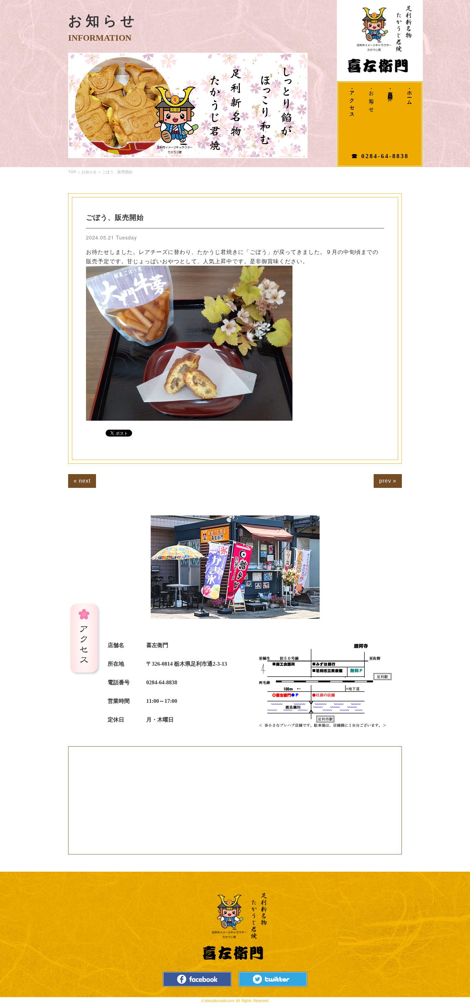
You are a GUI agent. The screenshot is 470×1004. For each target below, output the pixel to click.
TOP (72, 171)
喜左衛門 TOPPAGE (380, 39)
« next (82, 481)
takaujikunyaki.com (219, 1000)
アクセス (352, 102)
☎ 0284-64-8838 (380, 156)
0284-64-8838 (161, 682)
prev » (387, 481)
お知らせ (371, 99)
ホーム (409, 96)
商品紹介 (390, 91)
